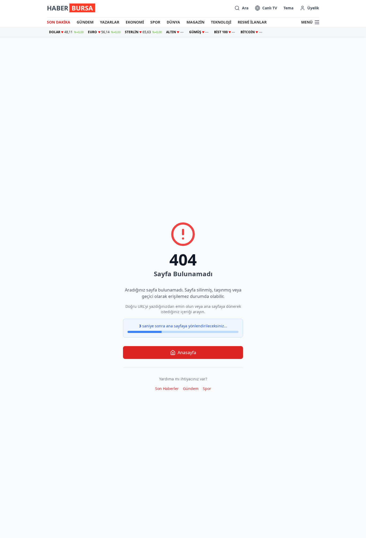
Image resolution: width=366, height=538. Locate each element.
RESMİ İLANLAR (252, 22)
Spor (207, 388)
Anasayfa (187, 352)
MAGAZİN (195, 22)
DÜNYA (173, 22)
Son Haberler (167, 388)
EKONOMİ (135, 22)
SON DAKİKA (58, 22)
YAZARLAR (109, 22)
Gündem (191, 388)
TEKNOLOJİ (221, 22)
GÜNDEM (85, 22)
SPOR (155, 22)
